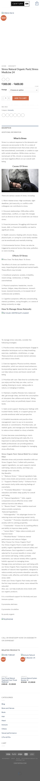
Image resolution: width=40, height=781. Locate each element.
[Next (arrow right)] (8, 777)
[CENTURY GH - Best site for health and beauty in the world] (20, 3)
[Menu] (3, 3)
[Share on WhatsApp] (3, 115)
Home (4, 66)
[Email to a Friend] (15, 115)
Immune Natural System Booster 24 (29, 679)
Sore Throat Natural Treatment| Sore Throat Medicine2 (9, 680)
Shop (13, 758)
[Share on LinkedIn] (23, 115)
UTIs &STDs (6, 737)
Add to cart (21, 98)
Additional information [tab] (11, 132)
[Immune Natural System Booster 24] (29, 664)
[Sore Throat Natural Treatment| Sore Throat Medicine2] (10, 664)
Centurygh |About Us (29, 758)
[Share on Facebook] (7, 115)
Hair (3, 716)
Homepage (6, 758)
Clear (36, 86)
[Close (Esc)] (2, 768)
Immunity (12, 66)
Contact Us (20, 760)
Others (4, 729)
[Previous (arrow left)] (2, 777)
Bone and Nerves (8, 708)
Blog (3, 704)
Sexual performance (9, 733)
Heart (4, 720)
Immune (5, 725)
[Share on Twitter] (11, 115)
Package (4, 89)
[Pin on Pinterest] (19, 115)
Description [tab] (6, 128)
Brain (4, 712)
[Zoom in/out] (8, 768)
